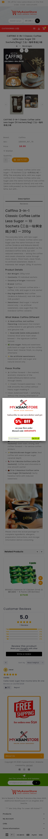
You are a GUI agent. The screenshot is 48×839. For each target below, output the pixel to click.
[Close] (46, 398)
